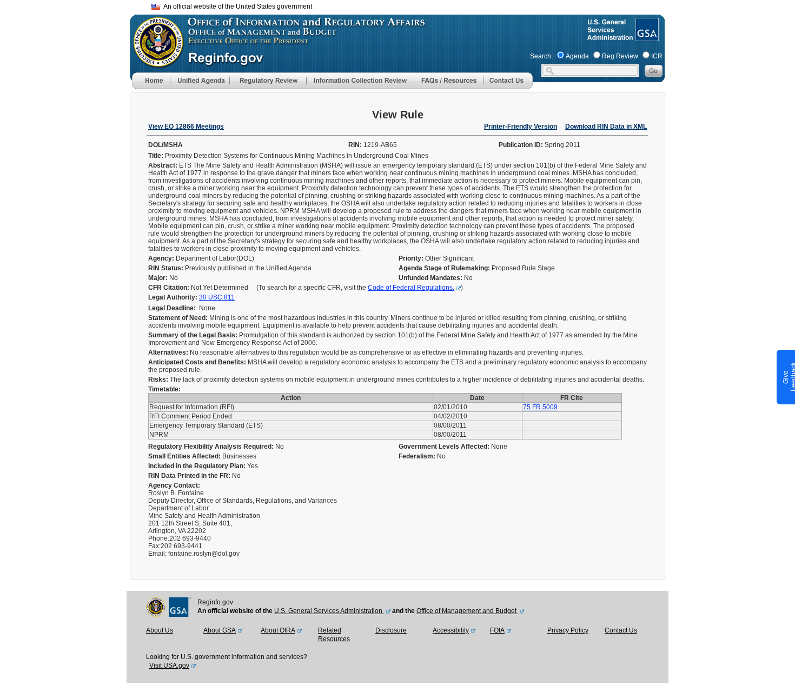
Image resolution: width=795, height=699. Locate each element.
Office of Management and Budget (467, 611)
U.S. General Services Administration (329, 611)
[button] (199, 80)
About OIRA (278, 630)
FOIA (497, 630)
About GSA (219, 630)
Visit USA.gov (169, 665)
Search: (541, 56)
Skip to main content (404, 5)
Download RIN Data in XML (606, 126)
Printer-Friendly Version (520, 126)
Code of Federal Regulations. (411, 287)
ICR (656, 56)
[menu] (199, 80)
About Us (159, 630)
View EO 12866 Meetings (186, 126)
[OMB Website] (155, 62)
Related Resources (334, 635)
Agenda (577, 56)
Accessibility (451, 630)
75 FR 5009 (540, 407)
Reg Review (620, 56)
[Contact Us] (508, 86)
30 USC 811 (217, 297)
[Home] (151, 86)
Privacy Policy (567, 630)
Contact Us (621, 630)
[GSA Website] (646, 37)
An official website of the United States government (236, 6)
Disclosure (391, 630)
